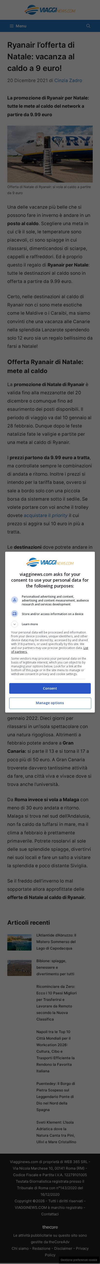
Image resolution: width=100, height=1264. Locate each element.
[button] (50, 624)
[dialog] (50, 632)
